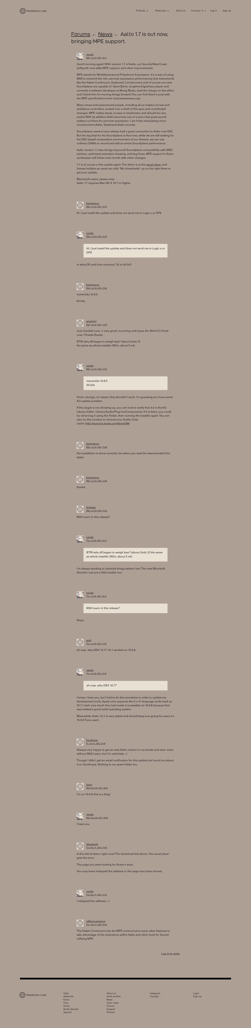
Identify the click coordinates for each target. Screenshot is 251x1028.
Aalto (66, 994)
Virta (65, 1003)
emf (88, 640)
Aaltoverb (68, 997)
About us (180, 11)
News (105, 34)
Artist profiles (114, 997)
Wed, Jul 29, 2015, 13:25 (96, 237)
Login (196, 994)
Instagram (155, 994)
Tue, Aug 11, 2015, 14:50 (96, 848)
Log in (213, 11)
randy (90, 54)
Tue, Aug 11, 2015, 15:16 (96, 895)
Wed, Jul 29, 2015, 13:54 (96, 288)
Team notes (112, 1003)
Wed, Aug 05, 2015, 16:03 (97, 788)
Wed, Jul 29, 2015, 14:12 (96, 369)
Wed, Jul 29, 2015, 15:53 (96, 511)
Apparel (67, 1012)
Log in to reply (170, 954)
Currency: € (197, 11)
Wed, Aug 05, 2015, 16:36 (97, 818)
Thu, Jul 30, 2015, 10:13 (96, 541)
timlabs (91, 507)
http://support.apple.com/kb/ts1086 (108, 423)
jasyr (89, 785)
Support (111, 1009)
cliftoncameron (96, 921)
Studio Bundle (71, 1009)
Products (140, 11)
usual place (153, 164)
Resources (160, 11)
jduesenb (92, 844)
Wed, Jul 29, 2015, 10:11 (96, 58)
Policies (111, 1012)
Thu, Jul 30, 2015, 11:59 (96, 644)
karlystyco (92, 203)
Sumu (66, 1006)
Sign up (227, 11)
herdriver (92, 740)
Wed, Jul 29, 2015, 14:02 (96, 325)
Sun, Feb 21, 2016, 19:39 (96, 925)
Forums (80, 34)
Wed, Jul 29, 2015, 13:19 (96, 207)
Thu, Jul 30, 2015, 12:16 (96, 674)
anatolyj (91, 321)
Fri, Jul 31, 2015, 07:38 (95, 744)
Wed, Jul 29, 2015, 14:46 (96, 447)
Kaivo (66, 1000)
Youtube (154, 997)
